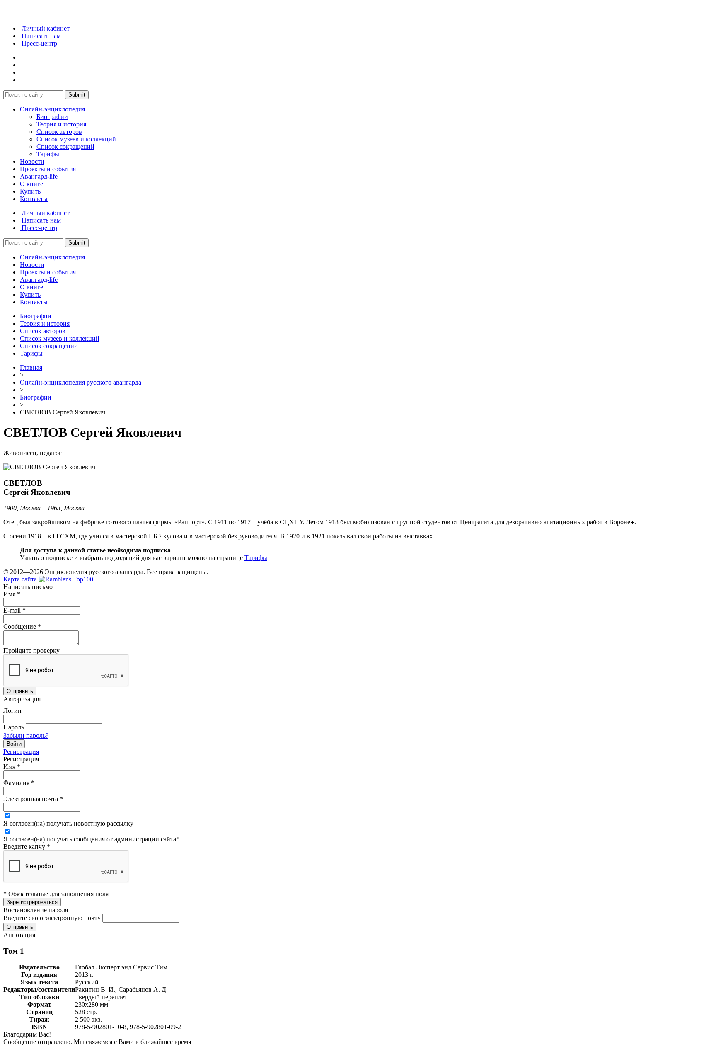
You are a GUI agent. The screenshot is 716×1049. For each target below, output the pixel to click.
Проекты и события (48, 168)
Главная (31, 367)
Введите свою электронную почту (52, 917)
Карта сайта (20, 579)
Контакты (34, 198)
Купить (30, 191)
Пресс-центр (38, 43)
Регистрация (21, 751)
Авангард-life (39, 176)
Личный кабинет (45, 28)
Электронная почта (33, 798)
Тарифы (47, 153)
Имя (11, 594)
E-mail (14, 610)
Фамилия (18, 782)
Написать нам (40, 35)
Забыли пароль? (25, 735)
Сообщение (22, 626)
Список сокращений (65, 146)
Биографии (52, 116)
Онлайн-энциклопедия (52, 109)
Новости (32, 161)
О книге (31, 183)
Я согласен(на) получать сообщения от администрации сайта (91, 839)
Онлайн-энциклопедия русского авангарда (80, 382)
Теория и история (61, 124)
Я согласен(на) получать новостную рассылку (68, 823)
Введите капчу (26, 846)
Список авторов (59, 131)
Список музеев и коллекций (76, 139)
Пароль (13, 727)
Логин (12, 710)
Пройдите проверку (31, 650)
